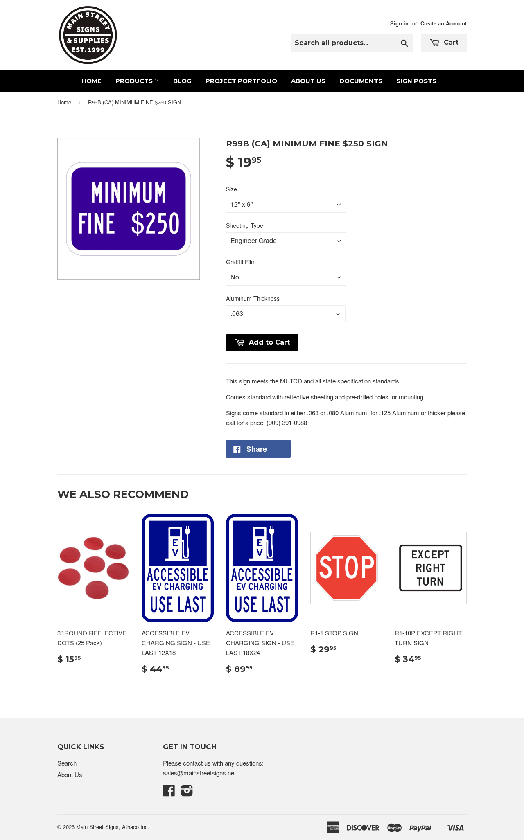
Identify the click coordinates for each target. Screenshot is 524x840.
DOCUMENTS (360, 81)
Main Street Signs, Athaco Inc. (112, 827)
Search (67, 763)
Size (231, 189)
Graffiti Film (241, 262)
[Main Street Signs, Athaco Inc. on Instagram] (187, 792)
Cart (450, 42)
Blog (182, 81)
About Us (308, 81)
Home (91, 81)
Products (134, 81)
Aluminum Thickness (253, 298)
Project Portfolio (241, 81)
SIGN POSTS (416, 81)
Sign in (399, 23)
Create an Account (443, 23)
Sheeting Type (244, 225)
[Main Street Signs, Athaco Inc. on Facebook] (169, 792)
